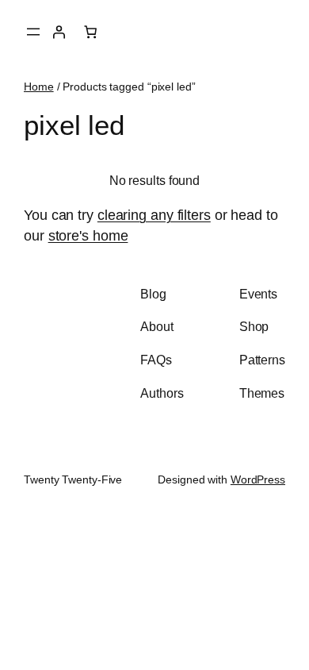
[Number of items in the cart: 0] (90, 32)
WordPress (258, 479)
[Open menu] (33, 31)
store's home (88, 235)
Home (39, 86)
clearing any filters (154, 214)
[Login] (58, 32)
